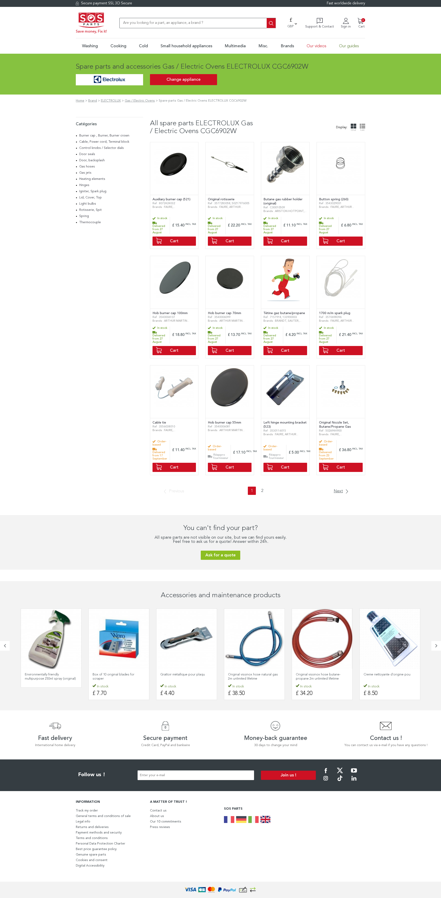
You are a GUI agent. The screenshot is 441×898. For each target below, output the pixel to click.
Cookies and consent (91, 860)
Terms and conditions (92, 838)
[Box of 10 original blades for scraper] (119, 639)
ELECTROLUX (111, 100)
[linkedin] (354, 781)
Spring (84, 216)
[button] (5, 646)
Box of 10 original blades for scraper (113, 676)
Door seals (87, 154)
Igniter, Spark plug (92, 191)
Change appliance (184, 80)
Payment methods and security (99, 832)
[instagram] (326, 781)
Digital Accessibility (90, 865)
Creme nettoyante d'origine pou (387, 674)
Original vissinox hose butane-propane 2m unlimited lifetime (318, 676)
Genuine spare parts (91, 854)
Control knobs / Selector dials (101, 148)
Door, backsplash (92, 160)
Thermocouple (90, 222)
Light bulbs (87, 203)
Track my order (87, 810)
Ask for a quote (220, 555)
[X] (340, 773)
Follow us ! (91, 774)
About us (157, 816)
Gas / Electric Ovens (140, 100)
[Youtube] (354, 773)
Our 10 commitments (165, 821)
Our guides (349, 46)
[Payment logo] (220, 890)
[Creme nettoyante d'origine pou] (390, 639)
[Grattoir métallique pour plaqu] (186, 639)
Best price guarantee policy (96, 849)
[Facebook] (326, 773)
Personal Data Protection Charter (100, 843)
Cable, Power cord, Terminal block (104, 141)
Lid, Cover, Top (90, 197)
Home (80, 100)
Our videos (316, 46)
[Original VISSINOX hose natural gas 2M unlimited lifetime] (254, 639)
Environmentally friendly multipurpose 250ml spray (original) (50, 676)
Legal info (83, 821)
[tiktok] (340, 781)
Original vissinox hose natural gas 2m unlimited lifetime (253, 676)
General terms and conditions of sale (103, 816)
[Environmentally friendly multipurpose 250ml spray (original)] (51, 639)
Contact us (158, 810)
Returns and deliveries (92, 827)
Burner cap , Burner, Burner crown (104, 135)
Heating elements (92, 179)
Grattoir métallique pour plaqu (182, 674)
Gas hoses (87, 166)
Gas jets (85, 172)
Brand (92, 100)
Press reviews (160, 827)
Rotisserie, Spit (90, 210)
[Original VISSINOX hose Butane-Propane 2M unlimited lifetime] (322, 639)
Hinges (84, 185)
